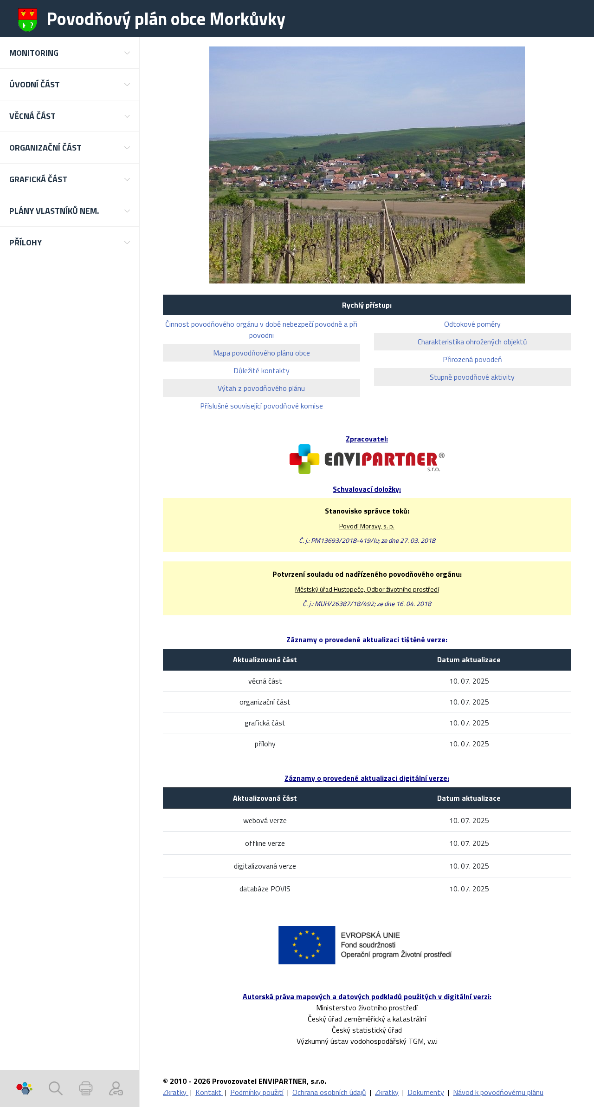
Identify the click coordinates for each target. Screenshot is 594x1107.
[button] (69, 52)
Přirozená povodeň (472, 359)
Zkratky (175, 1092)
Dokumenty (425, 1092)
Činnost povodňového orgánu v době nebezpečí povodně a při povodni (261, 329)
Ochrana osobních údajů (329, 1092)
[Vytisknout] (86, 1088)
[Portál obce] (24, 1088)
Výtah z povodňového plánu (261, 388)
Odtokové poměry (472, 323)
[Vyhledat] (56, 1088)
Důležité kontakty (261, 370)
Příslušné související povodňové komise (261, 405)
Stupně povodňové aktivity (472, 376)
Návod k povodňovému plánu (498, 1092)
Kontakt (209, 1092)
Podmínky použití (257, 1092)
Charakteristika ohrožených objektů (472, 341)
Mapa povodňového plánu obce (261, 352)
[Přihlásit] (116, 1088)
